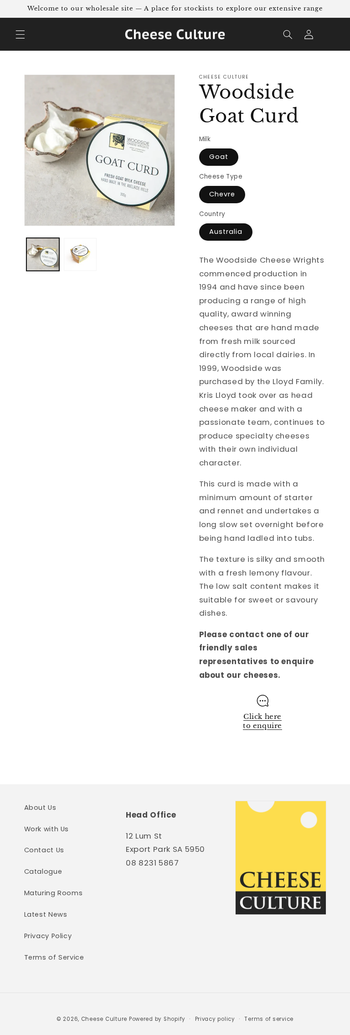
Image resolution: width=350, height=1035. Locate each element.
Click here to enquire (262, 721)
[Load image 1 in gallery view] (42, 254)
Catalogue (43, 871)
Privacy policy (215, 1019)
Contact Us (44, 850)
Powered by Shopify (157, 1019)
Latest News (45, 914)
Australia (225, 231)
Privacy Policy (48, 935)
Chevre (222, 194)
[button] (20, 34)
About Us (40, 807)
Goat (218, 156)
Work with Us (46, 829)
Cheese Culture (104, 1019)
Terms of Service (54, 957)
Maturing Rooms (53, 893)
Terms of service (268, 1019)
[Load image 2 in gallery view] (80, 254)
